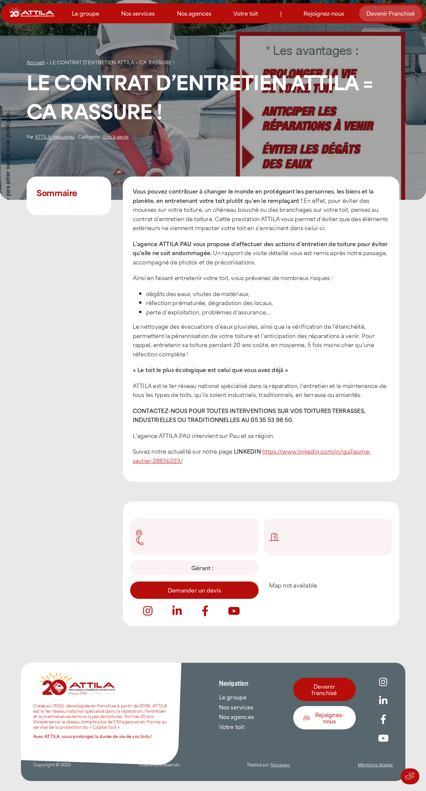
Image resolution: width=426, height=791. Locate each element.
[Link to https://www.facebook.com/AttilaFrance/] (383, 719)
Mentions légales (375, 764)
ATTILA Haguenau (55, 136)
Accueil (36, 62)
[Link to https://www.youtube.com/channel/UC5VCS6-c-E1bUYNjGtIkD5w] (383, 738)
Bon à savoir (116, 136)
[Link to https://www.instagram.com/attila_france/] (383, 682)
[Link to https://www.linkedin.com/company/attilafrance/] (383, 700)
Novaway (280, 764)
